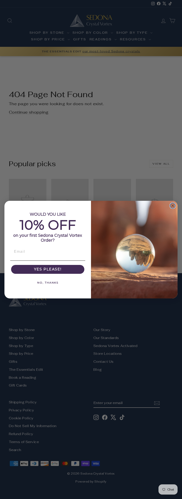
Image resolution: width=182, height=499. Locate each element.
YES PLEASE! (47, 269)
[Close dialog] (172, 205)
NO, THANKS (47, 282)
